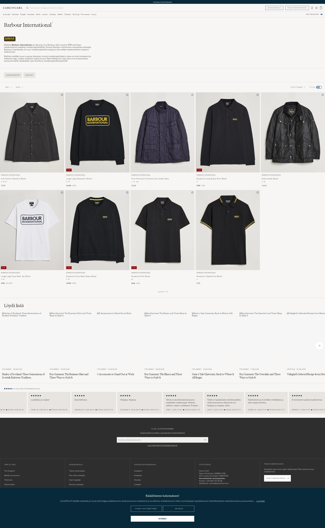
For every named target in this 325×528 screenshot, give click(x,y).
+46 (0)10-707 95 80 (214, 481)
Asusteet (30, 14)
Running (76, 14)
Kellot (38, 14)
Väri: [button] (7, 87)
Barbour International (10, 175)
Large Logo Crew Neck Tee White (15, 276)
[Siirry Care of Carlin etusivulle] (12, 8)
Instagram (138, 471)
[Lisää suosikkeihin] (61, 95)
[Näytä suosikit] (316, 8)
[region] (162, 403)
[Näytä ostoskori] (321, 7)
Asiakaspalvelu (274, 8)
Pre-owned (85, 14)
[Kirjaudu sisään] (312, 7)
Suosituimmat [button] (296, 87)
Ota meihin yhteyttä (77, 475)
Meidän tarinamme (11, 475)
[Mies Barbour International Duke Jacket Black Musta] (293, 132)
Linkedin (137, 484)
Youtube (137, 480)
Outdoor (67, 14)
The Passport (9, 471)
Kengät (23, 14)
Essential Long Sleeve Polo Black (212, 179)
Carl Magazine (312, 14)
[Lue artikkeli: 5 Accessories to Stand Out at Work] (118, 345)
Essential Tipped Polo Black (209, 276)
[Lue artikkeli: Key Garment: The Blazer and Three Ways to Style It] (166, 345)
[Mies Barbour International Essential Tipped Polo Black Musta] (228, 230)
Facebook (138, 475)
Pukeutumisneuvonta (297, 8)
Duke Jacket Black (270, 179)
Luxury (93, 14)
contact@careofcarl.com (219, 483)
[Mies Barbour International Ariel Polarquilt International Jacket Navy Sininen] (162, 132)
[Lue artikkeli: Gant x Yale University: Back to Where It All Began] (213, 345)
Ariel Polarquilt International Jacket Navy (150, 179)
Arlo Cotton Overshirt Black (13, 179)
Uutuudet (6, 14)
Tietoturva (8, 480)
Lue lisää (260, 501)
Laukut (45, 14)
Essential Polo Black (140, 276)
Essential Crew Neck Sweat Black (81, 276)
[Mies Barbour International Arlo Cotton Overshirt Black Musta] (32, 132)
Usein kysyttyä (74, 480)
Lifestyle (52, 14)
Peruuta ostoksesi (76, 484)
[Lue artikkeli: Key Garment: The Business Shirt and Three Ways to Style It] (71, 345)
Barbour (51, 45)
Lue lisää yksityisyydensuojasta (162, 445)
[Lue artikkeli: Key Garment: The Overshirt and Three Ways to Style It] (261, 345)
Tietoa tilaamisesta (77, 471)
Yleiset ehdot (9, 484)
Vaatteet (15, 14)
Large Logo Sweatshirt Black (79, 179)
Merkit (60, 14)
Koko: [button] (18, 87)
